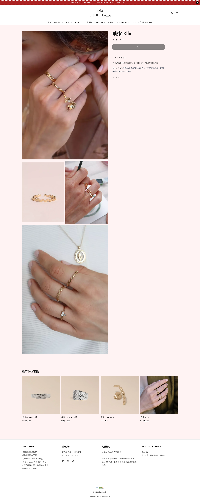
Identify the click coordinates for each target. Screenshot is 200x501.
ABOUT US (79, 22)
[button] (166, 13)
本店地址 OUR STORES (96, 22)
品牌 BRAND (122, 22)
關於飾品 (111, 22)
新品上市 (69, 22)
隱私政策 (100, 496)
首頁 (49, 22)
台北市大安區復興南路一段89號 (153, 455)
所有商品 (57, 22)
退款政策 (107, 496)
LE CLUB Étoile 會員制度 (142, 22)
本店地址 (145, 452)
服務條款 (93, 496)
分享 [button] (117, 77)
